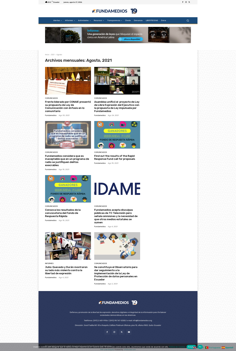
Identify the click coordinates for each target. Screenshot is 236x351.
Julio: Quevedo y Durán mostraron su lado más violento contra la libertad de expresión (66, 270)
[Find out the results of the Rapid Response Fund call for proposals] (117, 135)
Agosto (59, 54)
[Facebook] (182, 2)
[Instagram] (186, 2)
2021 (53, 54)
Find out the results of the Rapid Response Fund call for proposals (114, 157)
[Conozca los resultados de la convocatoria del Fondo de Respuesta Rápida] (68, 189)
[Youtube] (129, 332)
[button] (188, 20)
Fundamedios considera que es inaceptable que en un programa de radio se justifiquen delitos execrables (67, 160)
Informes (49, 263)
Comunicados (51, 98)
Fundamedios (51, 115)
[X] (189, 2)
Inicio (47, 54)
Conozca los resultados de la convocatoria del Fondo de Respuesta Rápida (63, 213)
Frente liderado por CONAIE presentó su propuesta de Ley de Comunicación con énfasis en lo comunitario (68, 106)
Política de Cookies (177, 347)
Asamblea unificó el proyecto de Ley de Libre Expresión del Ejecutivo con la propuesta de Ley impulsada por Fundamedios (116, 106)
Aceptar (191, 347)
